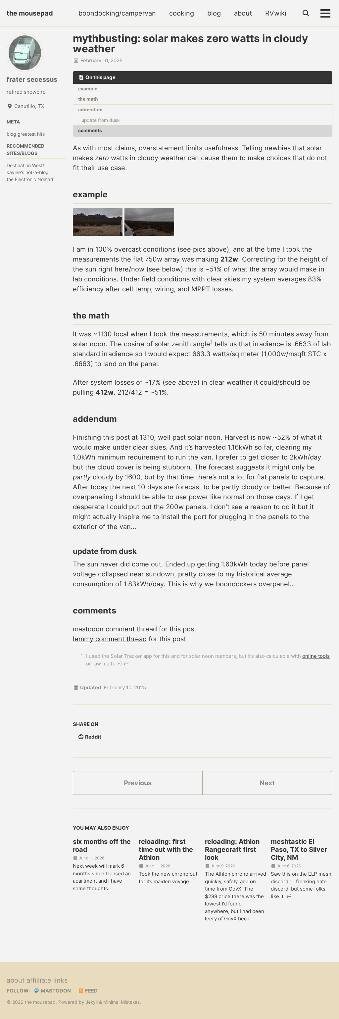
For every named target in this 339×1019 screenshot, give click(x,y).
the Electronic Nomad (30, 179)
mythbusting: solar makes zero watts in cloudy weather (190, 43)
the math (88, 99)
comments (90, 130)
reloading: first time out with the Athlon (166, 849)
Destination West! (25, 165)
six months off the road (102, 845)
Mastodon (55, 991)
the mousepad (30, 13)
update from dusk (100, 120)
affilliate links (47, 980)
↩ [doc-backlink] (126, 663)
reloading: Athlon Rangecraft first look (232, 849)
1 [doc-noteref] (211, 342)
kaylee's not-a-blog (28, 172)
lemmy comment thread (110, 639)
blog (214, 13)
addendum (90, 109)
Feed (91, 991)
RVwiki (275, 13)
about (243, 13)
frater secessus (32, 79)
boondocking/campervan (117, 13)
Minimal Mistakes (121, 1002)
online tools (316, 656)
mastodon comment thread (115, 629)
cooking (181, 13)
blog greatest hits (26, 134)
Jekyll (92, 1002)
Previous (138, 783)
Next (267, 783)
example (87, 88)
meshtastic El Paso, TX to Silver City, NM (299, 849)
